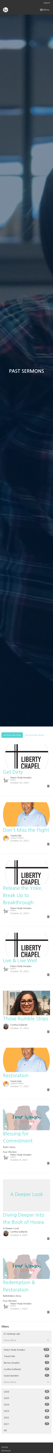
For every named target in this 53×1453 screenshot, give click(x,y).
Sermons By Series (34, 735)
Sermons (6, 1450)
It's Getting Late (12, 1334)
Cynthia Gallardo (26, 1369)
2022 (26, 1417)
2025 (26, 1398)
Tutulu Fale (26, 1356)
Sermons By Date (12, 735)
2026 (26, 1391)
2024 (26, 1404)
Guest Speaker (26, 1375)
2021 (26, 1424)
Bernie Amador (26, 1363)
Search (47, 3)
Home (4, 1447)
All (5, 1430)
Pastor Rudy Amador (26, 1350)
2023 (26, 1411)
